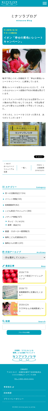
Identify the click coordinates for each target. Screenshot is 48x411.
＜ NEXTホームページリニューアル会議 (9, 168)
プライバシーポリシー (14, 399)
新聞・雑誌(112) (14, 225)
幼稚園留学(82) (12, 205)
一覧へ (24, 168)
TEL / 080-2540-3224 (24, 379)
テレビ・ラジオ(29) (16, 221)
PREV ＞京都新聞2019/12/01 (39, 167)
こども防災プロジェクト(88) (18, 211)
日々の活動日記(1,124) (15, 193)
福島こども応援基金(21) (16, 237)
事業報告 (8, 387)
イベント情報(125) (13, 199)
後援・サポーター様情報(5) (17, 231)
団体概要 (8, 393)
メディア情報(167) (13, 217)
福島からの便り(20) (14, 243)
